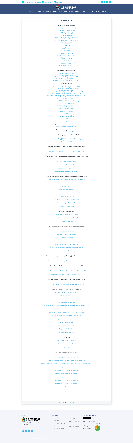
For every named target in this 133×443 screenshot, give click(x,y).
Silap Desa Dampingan (58, 428)
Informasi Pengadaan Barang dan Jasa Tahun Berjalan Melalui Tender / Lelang (66, 360)
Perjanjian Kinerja (66, 47)
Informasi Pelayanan (66, 50)
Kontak (104, 11)
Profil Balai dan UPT (66, 39)
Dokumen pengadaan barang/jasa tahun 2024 (66, 377)
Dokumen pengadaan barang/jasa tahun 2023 (66, 373)
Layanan (92, 11)
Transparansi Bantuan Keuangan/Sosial (66, 126)
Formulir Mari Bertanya (74, 426)
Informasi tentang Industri (66, 237)
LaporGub (55, 417)
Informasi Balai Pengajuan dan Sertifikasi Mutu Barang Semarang (66, 247)
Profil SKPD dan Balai (66, 52)
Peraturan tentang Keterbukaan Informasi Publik (66, 199)
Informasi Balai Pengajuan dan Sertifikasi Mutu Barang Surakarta (66, 251)
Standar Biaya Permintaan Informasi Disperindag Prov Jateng (66, 274)
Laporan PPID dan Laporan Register (66, 319)
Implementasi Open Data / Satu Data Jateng (66, 131)
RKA (67, 118)
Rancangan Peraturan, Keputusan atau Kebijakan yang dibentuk (66, 183)
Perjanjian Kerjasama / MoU (66, 206)
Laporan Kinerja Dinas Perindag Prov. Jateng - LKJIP (66, 87)
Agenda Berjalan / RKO (66, 57)
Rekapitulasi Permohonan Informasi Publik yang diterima (66, 218)
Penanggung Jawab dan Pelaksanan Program (66, 75)
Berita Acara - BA (66, 60)
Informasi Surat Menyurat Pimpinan (66, 55)
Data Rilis (98, 11)
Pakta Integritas (66, 48)
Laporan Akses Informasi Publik (66, 138)
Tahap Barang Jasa (66, 387)
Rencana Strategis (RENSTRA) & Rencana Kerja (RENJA (66, 62)
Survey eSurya (72, 418)
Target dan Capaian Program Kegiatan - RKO (66, 77)
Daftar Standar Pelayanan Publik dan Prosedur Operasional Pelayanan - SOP (66, 271)
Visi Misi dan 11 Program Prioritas (66, 30)
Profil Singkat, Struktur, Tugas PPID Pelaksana (66, 292)
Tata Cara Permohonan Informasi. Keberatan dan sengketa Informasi (66, 312)
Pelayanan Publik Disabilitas (66, 329)
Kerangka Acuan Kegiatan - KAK (66, 100)
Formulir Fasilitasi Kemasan (73, 429)
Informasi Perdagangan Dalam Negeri (66, 234)
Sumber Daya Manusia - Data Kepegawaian (66, 37)
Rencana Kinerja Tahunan (66, 45)
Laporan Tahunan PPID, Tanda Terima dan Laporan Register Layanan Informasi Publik (66, 305)
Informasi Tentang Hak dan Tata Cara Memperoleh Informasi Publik (66, 151)
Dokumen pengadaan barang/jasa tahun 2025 (66, 380)
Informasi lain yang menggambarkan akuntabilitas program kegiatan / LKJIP (66, 95)
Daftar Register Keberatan (66, 221)
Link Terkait (66, 347)
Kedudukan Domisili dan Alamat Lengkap (66, 29)
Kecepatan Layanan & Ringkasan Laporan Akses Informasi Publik (66, 140)
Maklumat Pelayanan (66, 43)
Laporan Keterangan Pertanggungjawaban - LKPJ (66, 102)
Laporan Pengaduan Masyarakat (66, 165)
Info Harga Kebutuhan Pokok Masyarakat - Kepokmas (66, 344)
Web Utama (32, 11)
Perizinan (66, 67)
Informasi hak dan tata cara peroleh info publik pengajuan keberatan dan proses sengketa (66, 261)
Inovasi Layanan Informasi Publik (66, 65)
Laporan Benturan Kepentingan (66, 168)
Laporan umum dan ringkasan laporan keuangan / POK (66, 93)
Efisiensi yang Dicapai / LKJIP (66, 90)
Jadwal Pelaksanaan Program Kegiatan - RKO (66, 78)
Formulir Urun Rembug (74, 421)
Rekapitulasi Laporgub (66, 141)
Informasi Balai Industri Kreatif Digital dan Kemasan (66, 244)
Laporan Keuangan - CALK (66, 120)
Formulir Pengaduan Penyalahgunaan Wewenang (66, 171)
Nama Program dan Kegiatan (66, 73)
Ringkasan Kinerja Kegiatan (66, 103)
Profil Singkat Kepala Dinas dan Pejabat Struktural (67, 40)
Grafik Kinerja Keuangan (66, 111)
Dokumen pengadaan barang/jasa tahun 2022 (66, 370)
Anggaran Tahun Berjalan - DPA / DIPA (66, 34)
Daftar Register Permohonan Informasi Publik (66, 214)
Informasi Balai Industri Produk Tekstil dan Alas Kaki (66, 241)
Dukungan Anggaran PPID (66, 295)
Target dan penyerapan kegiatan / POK (66, 98)
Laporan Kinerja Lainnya (66, 97)
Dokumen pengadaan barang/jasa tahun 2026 (66, 383)
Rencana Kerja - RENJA (66, 115)
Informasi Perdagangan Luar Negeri (66, 231)
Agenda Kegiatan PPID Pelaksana (66, 302)
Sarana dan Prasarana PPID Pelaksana (66, 325)
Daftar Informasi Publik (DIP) (44, 11)
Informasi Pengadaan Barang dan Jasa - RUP (66, 357)
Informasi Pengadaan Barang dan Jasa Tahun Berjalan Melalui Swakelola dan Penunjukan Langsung (66, 363)
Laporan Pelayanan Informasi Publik (66, 105)
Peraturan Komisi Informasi (66, 189)
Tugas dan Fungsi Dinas (66, 32)
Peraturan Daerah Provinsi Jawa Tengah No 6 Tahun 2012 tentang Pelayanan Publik (66, 193)
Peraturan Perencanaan (66, 186)
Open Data (85, 11)
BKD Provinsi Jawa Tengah (59, 423)
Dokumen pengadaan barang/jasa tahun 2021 (66, 367)
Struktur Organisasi (66, 35)
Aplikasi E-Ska (56, 420)
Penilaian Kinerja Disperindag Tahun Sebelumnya (66, 88)
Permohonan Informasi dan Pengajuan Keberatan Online (66, 315)
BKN (54, 425)
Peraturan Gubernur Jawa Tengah (66, 196)
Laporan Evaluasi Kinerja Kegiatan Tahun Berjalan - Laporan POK (66, 92)
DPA (66, 113)
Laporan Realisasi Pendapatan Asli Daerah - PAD (66, 110)
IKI (66, 121)
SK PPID (66, 309)
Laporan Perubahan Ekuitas (66, 108)
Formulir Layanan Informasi (66, 332)
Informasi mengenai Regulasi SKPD (66, 203)
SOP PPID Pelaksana (66, 299)
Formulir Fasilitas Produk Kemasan (66, 340)
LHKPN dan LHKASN (66, 42)
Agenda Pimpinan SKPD (66, 53)
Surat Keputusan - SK (66, 58)
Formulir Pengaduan (73, 423)
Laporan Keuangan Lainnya (67, 116)
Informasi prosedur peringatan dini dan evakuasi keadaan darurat (66, 284)
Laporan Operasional (66, 106)
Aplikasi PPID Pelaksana (66, 322)
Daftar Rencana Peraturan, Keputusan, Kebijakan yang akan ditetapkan (66, 179)
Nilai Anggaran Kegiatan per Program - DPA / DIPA (66, 80)
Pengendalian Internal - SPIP (66, 63)
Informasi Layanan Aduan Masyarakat (66, 161)
